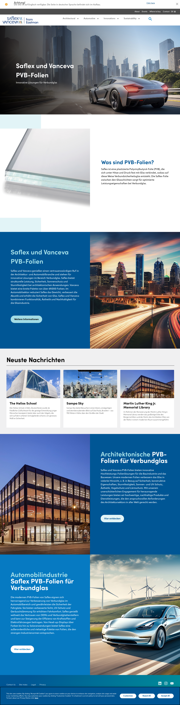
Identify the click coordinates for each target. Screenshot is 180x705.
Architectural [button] (69, 19)
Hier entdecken (112, 518)
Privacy (43, 684)
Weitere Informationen (26, 319)
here (36, 698)
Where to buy (155, 12)
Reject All (147, 696)
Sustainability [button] (130, 19)
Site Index (23, 684)
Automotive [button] (90, 19)
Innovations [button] (110, 19)
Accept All (165, 696)
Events (144, 12)
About (137, 12)
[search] (150, 20)
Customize (128, 696)
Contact (166, 12)
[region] (90, 696)
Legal (33, 684)
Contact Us (10, 684)
